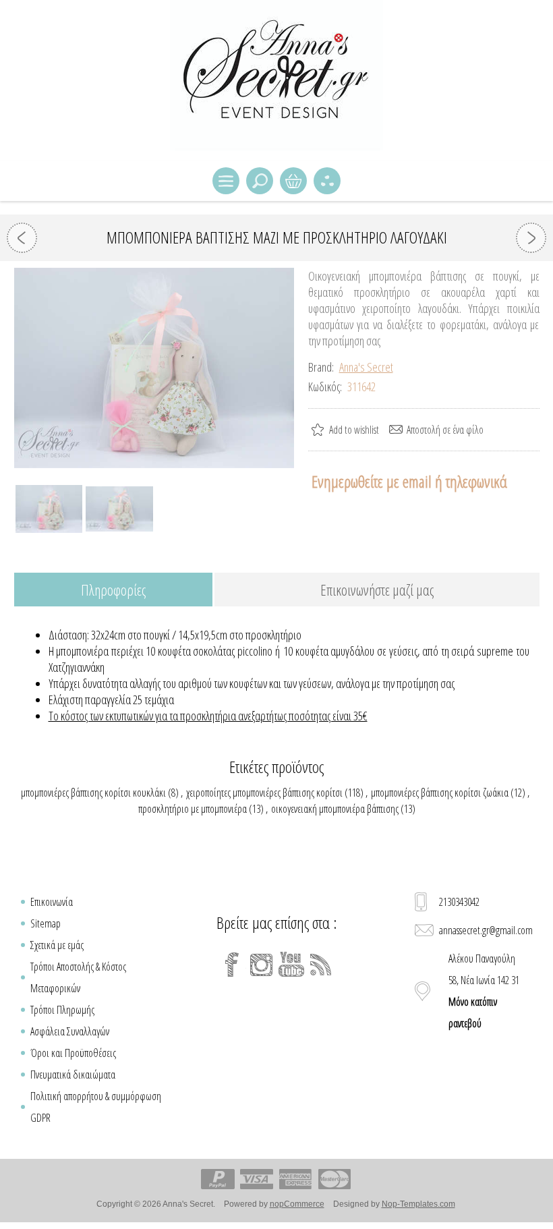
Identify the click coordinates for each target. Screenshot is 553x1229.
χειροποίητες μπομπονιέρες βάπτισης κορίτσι (264, 792)
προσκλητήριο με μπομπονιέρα (192, 808)
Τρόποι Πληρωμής (62, 1009)
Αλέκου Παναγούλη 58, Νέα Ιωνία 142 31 (483, 991)
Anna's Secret (366, 367)
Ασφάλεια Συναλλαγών (69, 1031)
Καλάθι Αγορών (293, 180)
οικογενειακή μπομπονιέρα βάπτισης (335, 808)
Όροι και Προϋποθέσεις (73, 1053)
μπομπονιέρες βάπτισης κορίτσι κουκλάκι (93, 792)
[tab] (113, 590)
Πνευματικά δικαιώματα (72, 1074)
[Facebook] (232, 964)
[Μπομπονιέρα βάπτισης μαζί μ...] (22, 238)
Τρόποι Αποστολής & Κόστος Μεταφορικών (78, 977)
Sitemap (45, 923)
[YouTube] (291, 964)
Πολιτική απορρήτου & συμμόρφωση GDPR (95, 1107)
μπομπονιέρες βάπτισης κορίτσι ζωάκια (439, 792)
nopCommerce (297, 1204)
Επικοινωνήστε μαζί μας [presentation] (377, 589)
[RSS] (321, 964)
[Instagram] (262, 964)
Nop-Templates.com (418, 1204)
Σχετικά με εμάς (57, 945)
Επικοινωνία (51, 901)
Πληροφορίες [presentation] (113, 589)
